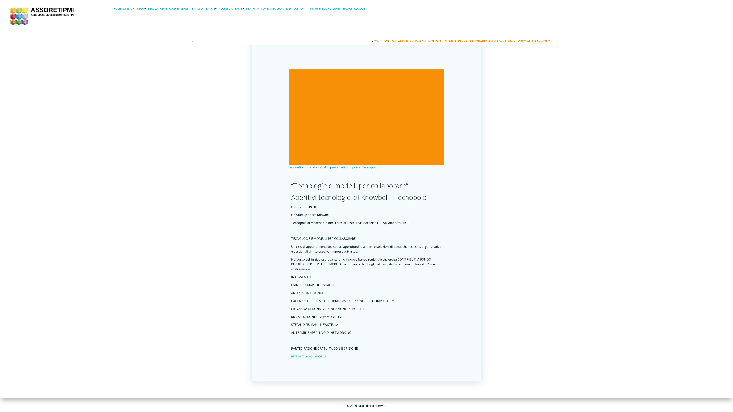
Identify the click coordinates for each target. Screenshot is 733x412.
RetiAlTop (197, 8)
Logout (360, 8)
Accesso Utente (230, 8)
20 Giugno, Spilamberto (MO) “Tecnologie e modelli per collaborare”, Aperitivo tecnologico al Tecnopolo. (282, 41)
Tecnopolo (369, 167)
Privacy (347, 8)
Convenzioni (178, 8)
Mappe (210, 8)
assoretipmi (297, 167)
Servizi (153, 8)
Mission (129, 8)
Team (140, 8)
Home (117, 8)
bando (312, 167)
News (163, 8)
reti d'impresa (328, 167)
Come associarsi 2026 (276, 8)
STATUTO (252, 8)
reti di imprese (350, 167)
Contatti (300, 8)
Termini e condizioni (324, 8)
